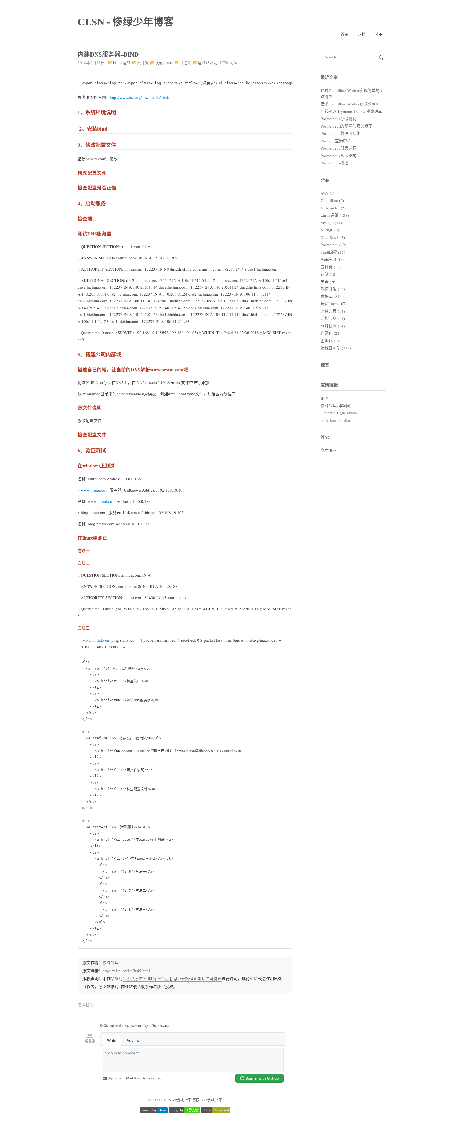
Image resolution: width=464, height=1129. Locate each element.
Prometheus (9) (333, 244)
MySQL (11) (331, 222)
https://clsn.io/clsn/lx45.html (126, 970)
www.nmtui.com (94, 490)
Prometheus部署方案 (338, 148)
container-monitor (335, 420)
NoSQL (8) (330, 230)
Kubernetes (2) (333, 208)
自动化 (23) (331, 333)
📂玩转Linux (161, 62)
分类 (325, 180)
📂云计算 (140, 62)
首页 (344, 34)
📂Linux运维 (119, 62)
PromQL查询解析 (336, 140)
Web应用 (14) (332, 259)
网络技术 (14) (333, 326)
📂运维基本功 (205, 62)
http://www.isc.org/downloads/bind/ (139, 97)
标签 (325, 365)
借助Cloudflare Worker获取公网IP (350, 103)
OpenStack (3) (333, 237)
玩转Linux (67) (334, 303)
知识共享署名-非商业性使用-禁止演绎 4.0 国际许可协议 (172, 978)
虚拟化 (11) (331, 340)
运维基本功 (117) (336, 347)
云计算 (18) (331, 267)
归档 (362, 34)
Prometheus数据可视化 (340, 133)
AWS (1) (328, 193)
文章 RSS (329, 450)
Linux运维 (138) (335, 215)
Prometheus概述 (334, 162)
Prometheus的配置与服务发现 (346, 126)
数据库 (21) (331, 296)
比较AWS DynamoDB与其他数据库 (351, 111)
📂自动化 (182, 62)
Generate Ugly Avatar (339, 412)
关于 (379, 34)
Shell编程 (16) (333, 252)
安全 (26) (329, 281)
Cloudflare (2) (332, 200)
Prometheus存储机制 (338, 118)
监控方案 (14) (333, 311)
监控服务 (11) (333, 318)
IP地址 (326, 398)
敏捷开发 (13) (333, 289)
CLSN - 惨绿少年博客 (126, 21)
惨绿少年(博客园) (336, 405)
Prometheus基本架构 (338, 155)
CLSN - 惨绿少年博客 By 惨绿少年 (191, 1099)
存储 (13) (329, 274)
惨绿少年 (111, 962)
